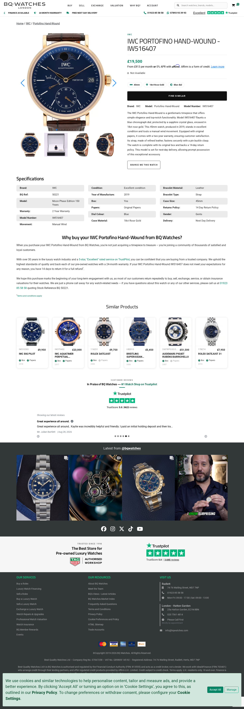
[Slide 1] (118, 436)
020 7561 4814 (175, 614)
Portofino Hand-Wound (46, 23)
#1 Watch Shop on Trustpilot (139, 384)
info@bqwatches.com (176, 630)
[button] (56, 129)
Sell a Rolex (22, 594)
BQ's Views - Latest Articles (102, 594)
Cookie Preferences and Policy (103, 619)
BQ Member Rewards (27, 629)
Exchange (97, 5)
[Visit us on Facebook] (103, 530)
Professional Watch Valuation (31, 619)
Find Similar (177, 96)
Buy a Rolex (22, 583)
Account (152, 5)
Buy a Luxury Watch (26, 599)
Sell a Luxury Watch (26, 604)
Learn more (217, 66)
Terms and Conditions (99, 609)
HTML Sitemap (95, 624)
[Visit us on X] (121, 530)
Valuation (116, 5)
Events (19, 634)
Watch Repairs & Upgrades (30, 614)
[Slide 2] (121, 436)
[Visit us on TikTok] (131, 530)
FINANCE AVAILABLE (18, 13)
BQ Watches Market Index (101, 599)
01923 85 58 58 (175, 592)
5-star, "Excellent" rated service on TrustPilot (104, 259)
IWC (28, 23)
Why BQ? (135, 5)
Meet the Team (95, 588)
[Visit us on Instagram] (113, 530)
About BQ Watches (98, 583)
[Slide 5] (128, 436)
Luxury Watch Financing (28, 588)
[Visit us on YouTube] (140, 530)
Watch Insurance (25, 624)
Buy (70, 5)
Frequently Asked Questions (102, 604)
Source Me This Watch (144, 165)
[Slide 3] (123, 436)
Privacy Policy (44, 692)
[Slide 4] (126, 436)
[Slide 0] (115, 436)
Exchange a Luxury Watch (29, 609)
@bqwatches (131, 448)
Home (19, 23)
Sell (82, 5)
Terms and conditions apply (29, 296)
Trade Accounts (96, 629)
